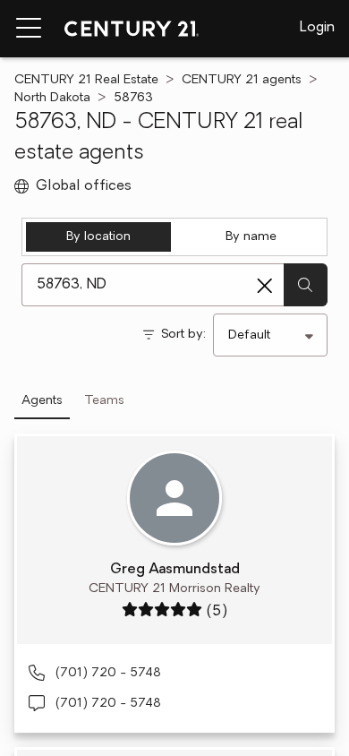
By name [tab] (251, 237)
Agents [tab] (42, 401)
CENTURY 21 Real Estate (86, 80)
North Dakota (52, 98)
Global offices (84, 186)
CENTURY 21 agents (242, 80)
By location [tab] (98, 237)
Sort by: (183, 334)
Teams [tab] (104, 401)
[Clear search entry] (264, 286)
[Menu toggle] (28, 28)
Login (317, 28)
